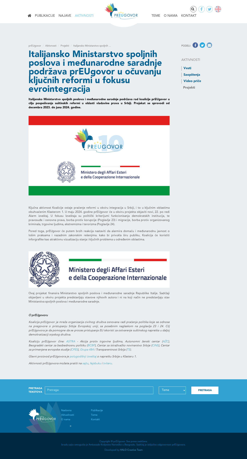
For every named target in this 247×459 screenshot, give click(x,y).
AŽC (165, 341)
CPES (74, 349)
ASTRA (70, 341)
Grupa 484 (87, 349)
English (217, 9)
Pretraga (196, 9)
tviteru (107, 363)
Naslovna (29, 16)
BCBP (91, 345)
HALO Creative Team (131, 450)
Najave (65, 15)
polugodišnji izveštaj (83, 356)
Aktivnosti (84, 15)
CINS (155, 345)
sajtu (85, 363)
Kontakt (188, 15)
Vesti (187, 68)
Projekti (65, 46)
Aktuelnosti (67, 415)
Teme (156, 15)
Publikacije (45, 15)
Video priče (192, 81)
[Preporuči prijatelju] (209, 46)
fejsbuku (95, 363)
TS (128, 349)
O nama (171, 15)
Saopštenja (192, 74)
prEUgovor (35, 46)
